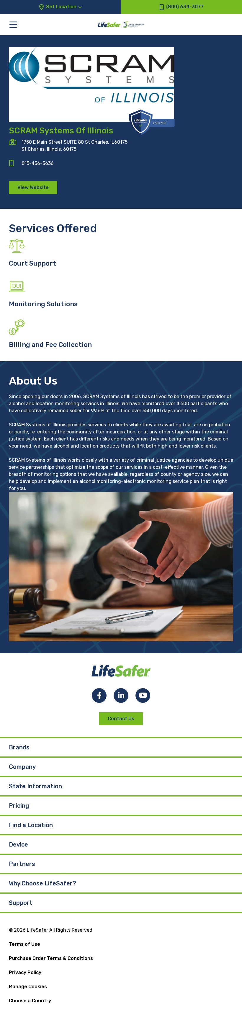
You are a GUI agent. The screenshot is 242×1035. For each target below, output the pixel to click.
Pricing (19, 805)
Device (18, 844)
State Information (35, 786)
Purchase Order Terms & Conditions (51, 958)
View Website (33, 187)
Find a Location (31, 825)
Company (22, 766)
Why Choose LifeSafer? (42, 883)
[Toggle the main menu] (13, 24)
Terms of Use (24, 944)
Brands (19, 747)
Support (20, 902)
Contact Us (121, 718)
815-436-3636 (38, 163)
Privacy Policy (25, 972)
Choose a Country (30, 1000)
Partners (22, 863)
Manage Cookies (28, 986)
